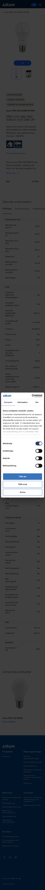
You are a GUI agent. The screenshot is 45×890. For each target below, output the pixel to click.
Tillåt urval (22, 484)
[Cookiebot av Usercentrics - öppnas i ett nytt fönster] (32, 395)
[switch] (38, 451)
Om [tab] (36, 402)
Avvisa (22, 492)
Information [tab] (22, 402)
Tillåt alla (22, 477)
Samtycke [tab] (8, 402)
